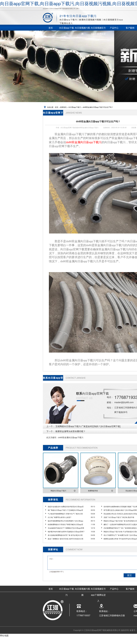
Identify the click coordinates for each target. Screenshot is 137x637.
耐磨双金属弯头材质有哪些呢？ (70, 431)
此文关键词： (52, 437)
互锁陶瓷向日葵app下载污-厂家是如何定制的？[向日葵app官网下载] (87, 426)
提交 (129, 575)
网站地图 (4, 635)
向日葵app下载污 (74, 107)
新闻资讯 (63, 107)
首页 (56, 107)
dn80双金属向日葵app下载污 (70, 437)
